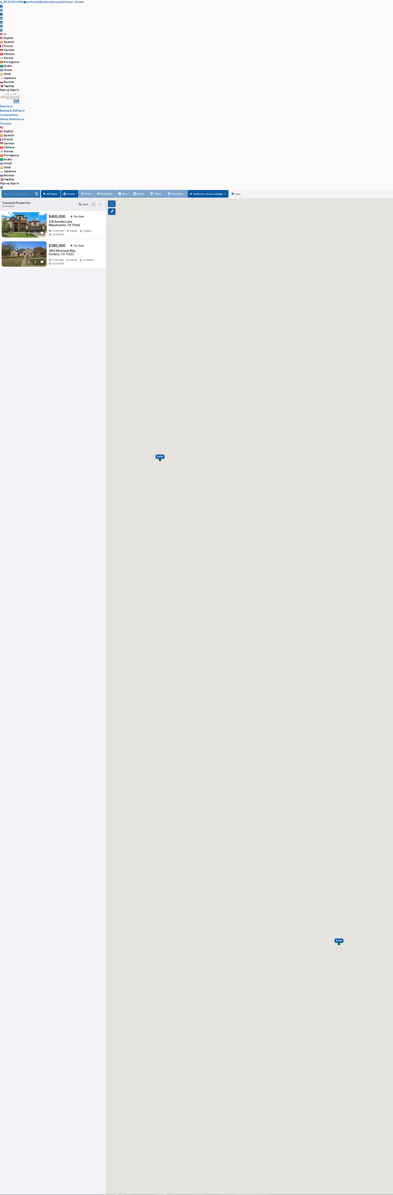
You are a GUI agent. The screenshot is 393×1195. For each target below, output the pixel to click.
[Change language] (3, 34)
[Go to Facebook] (1, 6)
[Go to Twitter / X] (1, 14)
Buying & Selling (10, 110)
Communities (9, 114)
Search (4, 106)
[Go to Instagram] (1, 9)
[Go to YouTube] (1, 17)
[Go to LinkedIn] (1, 22)
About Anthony (10, 119)
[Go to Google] (1, 30)
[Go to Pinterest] (1, 25)
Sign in (14, 89)
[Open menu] (1, 187)
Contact (5, 123)
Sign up (5, 89)
